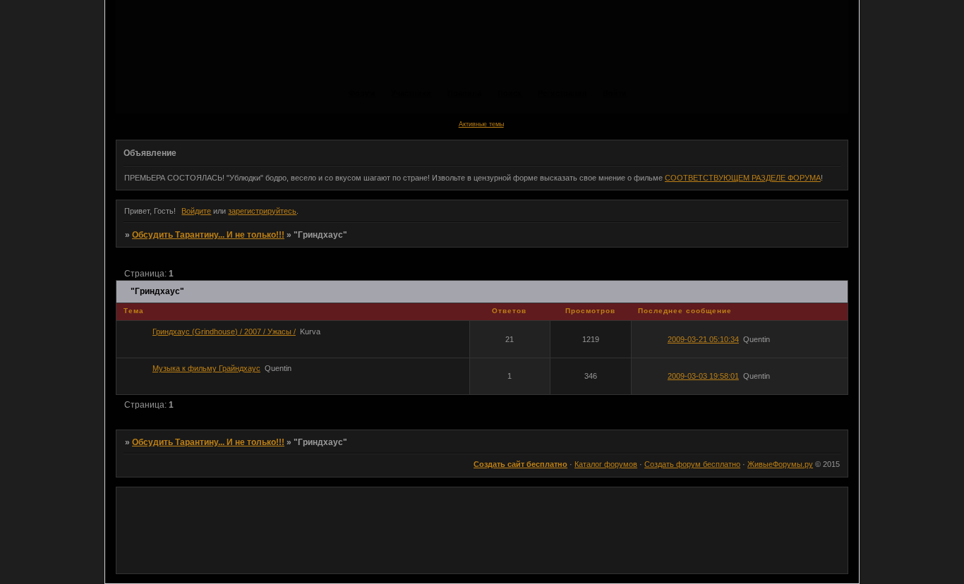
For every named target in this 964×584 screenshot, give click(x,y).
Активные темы (481, 124)
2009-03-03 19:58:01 (703, 376)
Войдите (196, 211)
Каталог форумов (605, 464)
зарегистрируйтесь (262, 211)
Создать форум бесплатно (692, 464)
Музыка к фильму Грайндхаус (206, 368)
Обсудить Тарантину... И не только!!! (208, 235)
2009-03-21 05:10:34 (703, 339)
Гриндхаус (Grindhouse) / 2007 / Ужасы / (224, 331)
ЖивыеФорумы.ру (780, 464)
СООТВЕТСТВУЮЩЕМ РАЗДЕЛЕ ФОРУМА (743, 178)
